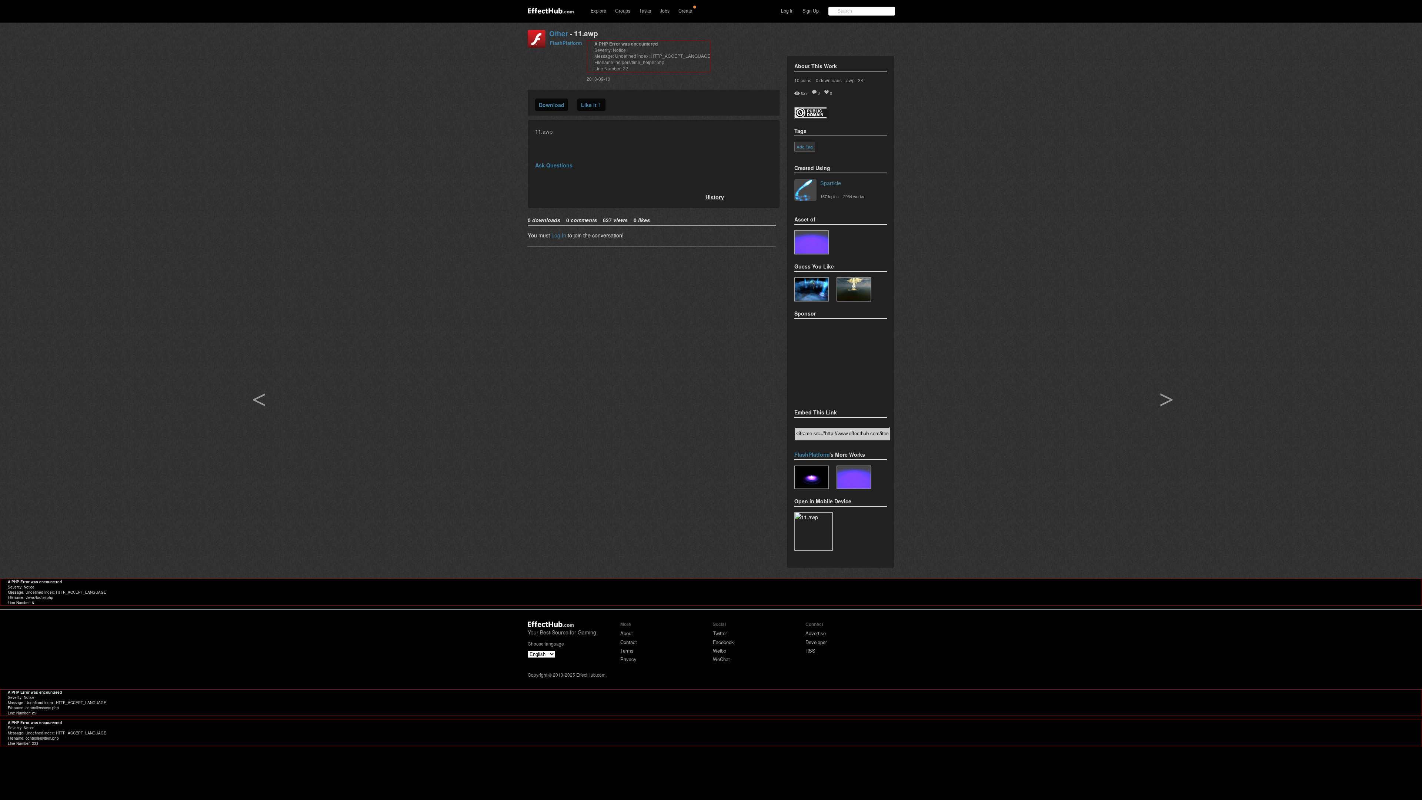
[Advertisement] (831, 361)
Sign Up (810, 10)
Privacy (628, 659)
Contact (628, 642)
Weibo (719, 650)
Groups (622, 10)
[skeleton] (811, 289)
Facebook (723, 642)
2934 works (853, 196)
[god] (854, 289)
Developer (816, 642)
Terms (627, 650)
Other (558, 34)
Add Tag (805, 147)
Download (551, 105)
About (626, 633)
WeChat (721, 659)
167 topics (829, 196)
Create (685, 10)
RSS (810, 650)
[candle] (811, 478)
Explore (598, 10)
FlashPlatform (566, 42)
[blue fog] (811, 242)
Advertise (815, 633)
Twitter (720, 633)
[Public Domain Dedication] (810, 116)
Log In (787, 10)
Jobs (665, 10)
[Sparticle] (805, 191)
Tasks (645, 10)
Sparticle (830, 183)
